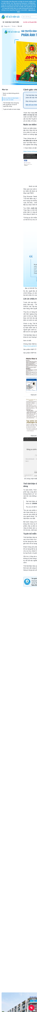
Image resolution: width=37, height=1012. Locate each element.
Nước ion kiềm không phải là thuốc (11, 94)
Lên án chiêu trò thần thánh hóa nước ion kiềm (10, 98)
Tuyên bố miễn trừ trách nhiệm (11, 109)
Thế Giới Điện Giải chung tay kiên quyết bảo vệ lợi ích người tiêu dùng (11, 104)
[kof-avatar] (27, 582)
